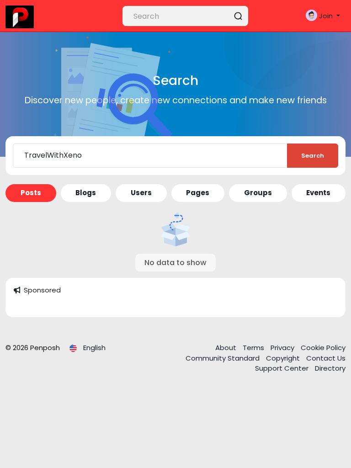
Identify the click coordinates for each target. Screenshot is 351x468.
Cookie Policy (323, 347)
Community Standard (223, 358)
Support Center (282, 368)
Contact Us (326, 358)
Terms (254, 347)
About (226, 347)
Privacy (283, 347)
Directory (330, 368)
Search (312, 155)
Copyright (284, 358)
